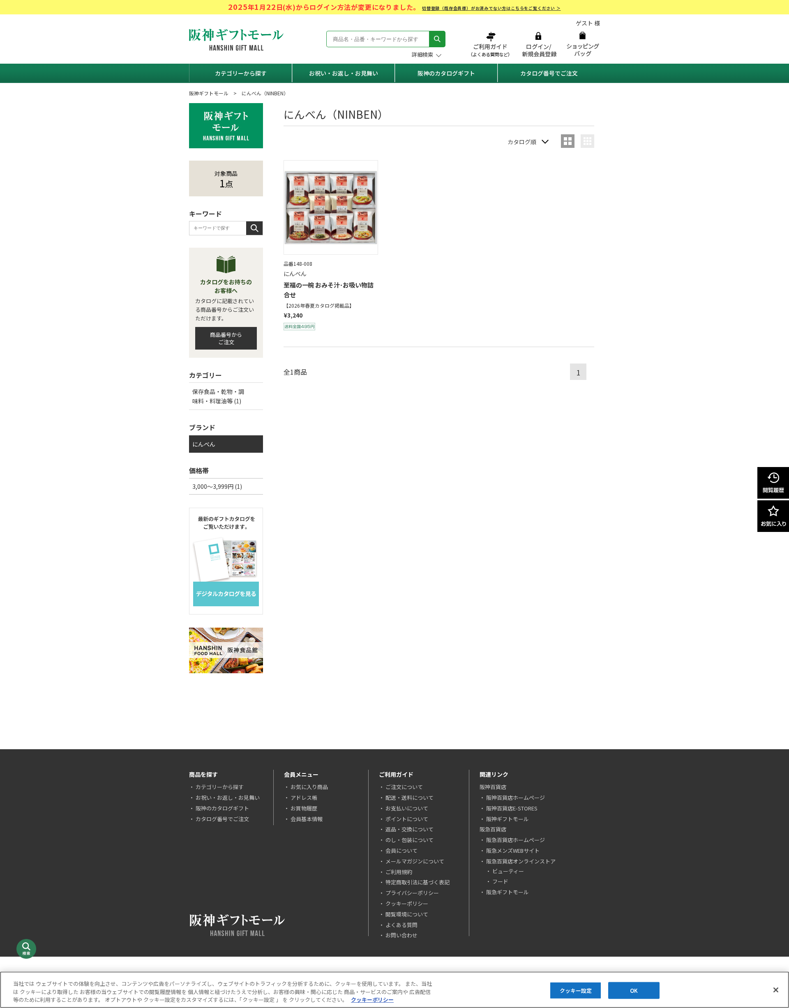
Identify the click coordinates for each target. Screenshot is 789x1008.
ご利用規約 (398, 872)
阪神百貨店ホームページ (515, 797)
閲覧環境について (406, 914)
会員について (401, 850)
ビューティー (508, 871)
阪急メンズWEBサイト (513, 850)
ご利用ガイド (491, 44)
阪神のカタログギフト (446, 73)
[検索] (437, 39)
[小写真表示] (587, 141)
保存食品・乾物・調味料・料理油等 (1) (218, 396)
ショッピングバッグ (582, 44)
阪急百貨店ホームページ (515, 840)
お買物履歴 (304, 808)
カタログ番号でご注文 (549, 73)
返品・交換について (409, 829)
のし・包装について (409, 840)
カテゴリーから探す (241, 73)
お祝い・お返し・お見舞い (343, 73)
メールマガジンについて (414, 861)
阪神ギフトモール (208, 93)
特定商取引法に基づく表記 (417, 882)
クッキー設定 (576, 990)
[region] (394, 989)
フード (500, 881)
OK (634, 990)
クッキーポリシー (406, 903)
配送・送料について (409, 797)
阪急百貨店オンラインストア (521, 861)
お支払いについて (406, 808)
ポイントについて (406, 819)
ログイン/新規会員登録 (538, 44)
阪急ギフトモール (507, 892)
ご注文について (404, 787)
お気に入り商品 (309, 787)
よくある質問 (401, 925)
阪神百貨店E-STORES (512, 808)
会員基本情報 (307, 819)
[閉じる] (776, 990)
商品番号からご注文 (226, 338)
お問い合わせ (401, 935)
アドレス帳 (304, 797)
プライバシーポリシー (412, 893)
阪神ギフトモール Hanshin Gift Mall (236, 40)
